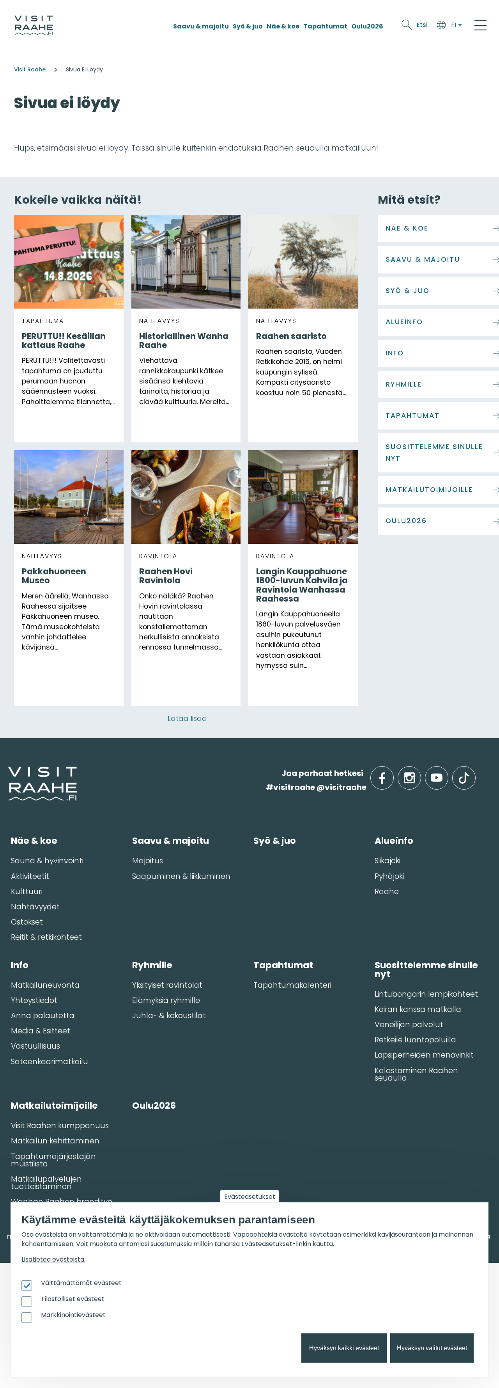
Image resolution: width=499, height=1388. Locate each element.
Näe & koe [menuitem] (34, 840)
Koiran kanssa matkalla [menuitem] (418, 1009)
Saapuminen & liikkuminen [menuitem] (181, 876)
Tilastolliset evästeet (72, 1298)
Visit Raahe (30, 69)
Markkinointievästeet (73, 1314)
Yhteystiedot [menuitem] (34, 1000)
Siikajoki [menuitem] (387, 861)
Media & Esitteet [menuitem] (40, 1031)
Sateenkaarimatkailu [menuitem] (49, 1061)
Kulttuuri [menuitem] (26, 891)
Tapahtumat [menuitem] (283, 965)
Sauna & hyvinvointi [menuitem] (47, 861)
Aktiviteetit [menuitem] (30, 876)
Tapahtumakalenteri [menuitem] (292, 985)
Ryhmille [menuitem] (152, 965)
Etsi (422, 24)
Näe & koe (283, 26)
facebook (392, 773)
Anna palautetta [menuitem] (42, 1015)
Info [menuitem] (19, 965)
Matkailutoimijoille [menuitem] (54, 1105)
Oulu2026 (367, 26)
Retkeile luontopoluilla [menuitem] (415, 1040)
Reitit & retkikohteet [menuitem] (46, 937)
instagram (419, 773)
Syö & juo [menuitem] (274, 840)
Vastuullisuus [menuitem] (35, 1046)
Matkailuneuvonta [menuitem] (45, 985)
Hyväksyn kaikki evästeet (344, 1348)
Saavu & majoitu (201, 26)
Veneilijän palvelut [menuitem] (409, 1024)
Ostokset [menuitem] (27, 922)
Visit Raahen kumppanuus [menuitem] (60, 1125)
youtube (447, 773)
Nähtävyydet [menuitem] (35, 907)
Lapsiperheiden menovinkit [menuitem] (424, 1055)
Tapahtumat (325, 26)
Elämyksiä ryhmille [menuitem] (166, 1000)
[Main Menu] (480, 25)
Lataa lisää (187, 718)
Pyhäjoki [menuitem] (389, 876)
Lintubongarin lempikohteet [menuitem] (426, 994)
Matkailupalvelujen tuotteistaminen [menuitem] (46, 1183)
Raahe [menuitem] (387, 891)
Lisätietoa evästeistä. (53, 1259)
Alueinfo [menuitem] (394, 840)
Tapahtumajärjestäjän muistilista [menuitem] (53, 1160)
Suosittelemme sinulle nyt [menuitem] (426, 969)
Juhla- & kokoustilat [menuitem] (169, 1015)
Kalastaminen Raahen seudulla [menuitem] (416, 1074)
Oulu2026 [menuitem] (154, 1105)
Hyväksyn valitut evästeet (432, 1348)
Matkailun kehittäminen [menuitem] (55, 1141)
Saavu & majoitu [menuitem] (170, 840)
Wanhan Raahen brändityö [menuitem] (61, 1201)
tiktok (474, 773)
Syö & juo (248, 26)
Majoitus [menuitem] (147, 861)
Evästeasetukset (249, 1196)
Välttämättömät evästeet (81, 1282)
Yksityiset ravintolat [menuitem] (167, 985)
